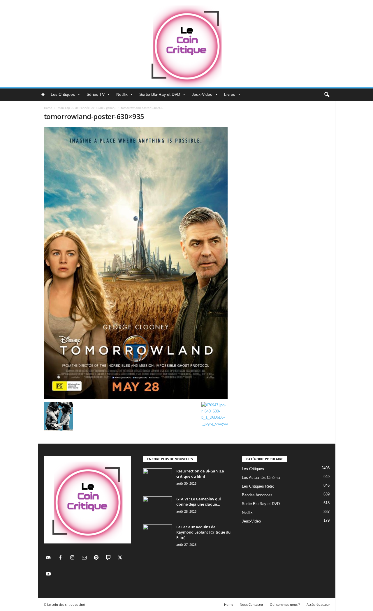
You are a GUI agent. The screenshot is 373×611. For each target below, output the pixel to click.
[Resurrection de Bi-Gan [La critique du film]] (157, 479)
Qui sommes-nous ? (285, 604)
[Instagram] (74, 558)
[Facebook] (62, 558)
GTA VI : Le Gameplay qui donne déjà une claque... (198, 501)
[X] (120, 558)
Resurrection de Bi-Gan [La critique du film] (200, 473)
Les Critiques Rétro (258, 486)
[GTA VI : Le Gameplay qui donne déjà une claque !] (157, 507)
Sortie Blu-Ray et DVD (159, 94)
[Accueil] (43, 94)
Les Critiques (63, 94)
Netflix (122, 94)
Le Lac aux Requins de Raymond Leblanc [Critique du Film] (203, 532)
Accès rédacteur (318, 604)
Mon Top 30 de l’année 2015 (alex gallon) (86, 108)
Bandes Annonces (257, 495)
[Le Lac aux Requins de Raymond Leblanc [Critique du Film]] (157, 535)
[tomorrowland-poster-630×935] (137, 263)
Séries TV (96, 94)
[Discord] (50, 558)
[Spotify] (97, 558)
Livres (229, 94)
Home (48, 108)
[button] (326, 94)
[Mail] (86, 558)
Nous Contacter (251, 604)
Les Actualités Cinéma (261, 477)
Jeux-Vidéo (202, 94)
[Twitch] (109, 558)
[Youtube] (49, 574)
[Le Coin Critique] (186, 43)
